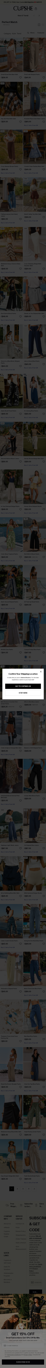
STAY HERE (23, 693)
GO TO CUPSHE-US (23, 686)
